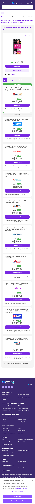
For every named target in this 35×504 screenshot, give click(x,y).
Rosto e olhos (5, 428)
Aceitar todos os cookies (17, 501)
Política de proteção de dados (9, 453)
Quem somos (5, 461)
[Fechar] (32, 481)
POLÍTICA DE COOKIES (21, 488)
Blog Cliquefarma (22, 461)
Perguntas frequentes (23, 467)
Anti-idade (20, 433)
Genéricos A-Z (21, 441)
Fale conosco (5, 467)
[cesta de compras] (31, 3)
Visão (19, 405)
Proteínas (4, 419)
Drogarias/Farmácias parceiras (25, 439)
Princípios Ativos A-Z (7, 444)
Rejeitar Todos (17, 496)
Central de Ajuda (6, 470)
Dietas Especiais (22, 421)
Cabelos (8, 16)
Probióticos (5, 421)
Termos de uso (5, 450)
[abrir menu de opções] (3, 3)
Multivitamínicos (22, 419)
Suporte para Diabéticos (8, 405)
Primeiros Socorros (23, 408)
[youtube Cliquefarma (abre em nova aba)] (6, 387)
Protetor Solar (5, 430)
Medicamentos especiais (24, 394)
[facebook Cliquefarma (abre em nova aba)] (3, 387)
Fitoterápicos (5, 397)
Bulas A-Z (4, 439)
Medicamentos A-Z (6, 394)
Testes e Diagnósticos (23, 410)
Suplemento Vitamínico (7, 417)
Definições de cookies (17, 491)
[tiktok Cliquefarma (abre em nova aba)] (9, 387)
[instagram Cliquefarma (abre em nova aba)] (12, 387)
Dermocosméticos (8, 426)
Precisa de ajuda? (8, 466)
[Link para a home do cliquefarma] (17, 3)
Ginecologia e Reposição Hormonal (24, 397)
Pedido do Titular (22, 453)
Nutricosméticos (22, 430)
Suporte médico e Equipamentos (6, 411)
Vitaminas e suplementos (10, 415)
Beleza (2, 16)
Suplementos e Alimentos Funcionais (24, 417)
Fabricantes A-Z (6, 441)
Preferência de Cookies (8, 455)
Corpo (19, 428)
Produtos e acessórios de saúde (13, 403)
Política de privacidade (23, 450)
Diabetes (4, 399)
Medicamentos (7, 392)
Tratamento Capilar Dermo (8, 433)
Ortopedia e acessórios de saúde (8, 408)
